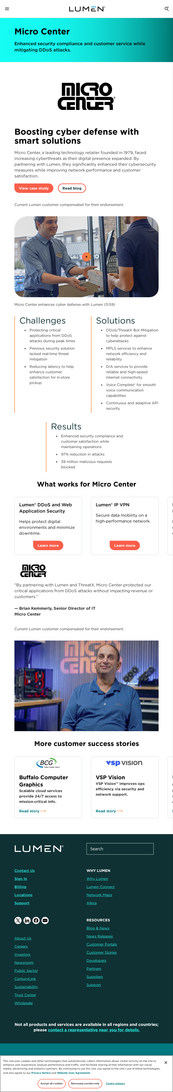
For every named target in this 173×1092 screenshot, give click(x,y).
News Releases (99, 936)
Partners (93, 968)
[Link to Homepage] (89, 9)
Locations (23, 895)
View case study (34, 188)
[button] (86, 256)
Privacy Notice (41, 1072)
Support (22, 903)
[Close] (166, 1062)
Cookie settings (115, 1083)
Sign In (20, 878)
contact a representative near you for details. (94, 1029)
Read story (29, 811)
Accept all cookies (52, 1083)
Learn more (48, 545)
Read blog (72, 188)
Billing (20, 886)
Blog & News (97, 928)
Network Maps (99, 895)
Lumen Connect (100, 886)
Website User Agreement (73, 1072)
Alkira (91, 903)
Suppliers (94, 976)
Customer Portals (101, 944)
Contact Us (24, 870)
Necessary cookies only (85, 1083)
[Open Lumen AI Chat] (166, 9)
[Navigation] (7, 9)
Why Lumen (97, 878)
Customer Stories (101, 952)
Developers (96, 960)
